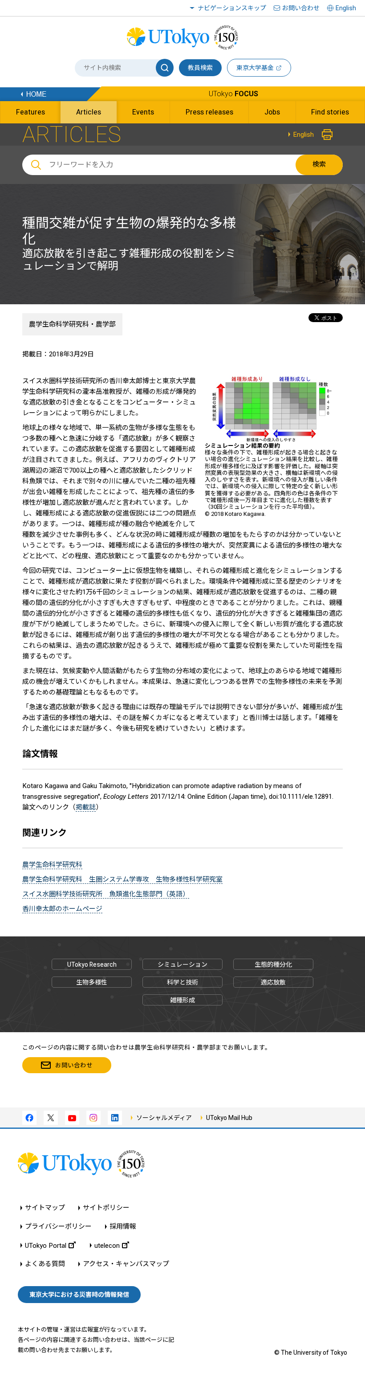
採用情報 (123, 1226)
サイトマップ (45, 1208)
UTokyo (233, 94)
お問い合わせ (301, 8)
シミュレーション (182, 964)
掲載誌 (86, 807)
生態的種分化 (273, 964)
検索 (319, 164)
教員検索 (200, 67)
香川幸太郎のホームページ (62, 909)
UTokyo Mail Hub (229, 1117)
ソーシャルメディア (164, 1117)
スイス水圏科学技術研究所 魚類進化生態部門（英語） (105, 894)
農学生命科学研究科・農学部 (72, 324)
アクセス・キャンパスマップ (126, 1264)
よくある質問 (45, 1264)
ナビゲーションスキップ (232, 8)
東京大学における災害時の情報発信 (79, 1294)
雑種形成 (182, 1000)
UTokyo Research (92, 964)
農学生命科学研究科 (52, 865)
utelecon (107, 1245)
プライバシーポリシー (58, 1226)
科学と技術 (182, 982)
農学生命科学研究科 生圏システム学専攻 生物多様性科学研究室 (122, 879)
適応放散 (273, 982)
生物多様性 (91, 982)
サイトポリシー (106, 1208)
